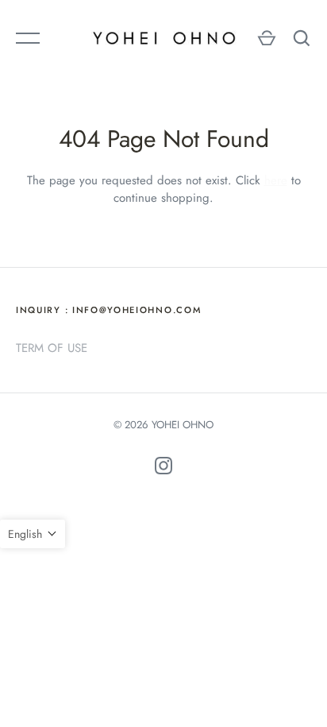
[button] (32, 534)
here (275, 180)
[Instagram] (163, 468)
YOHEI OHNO (183, 424)
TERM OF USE (51, 348)
